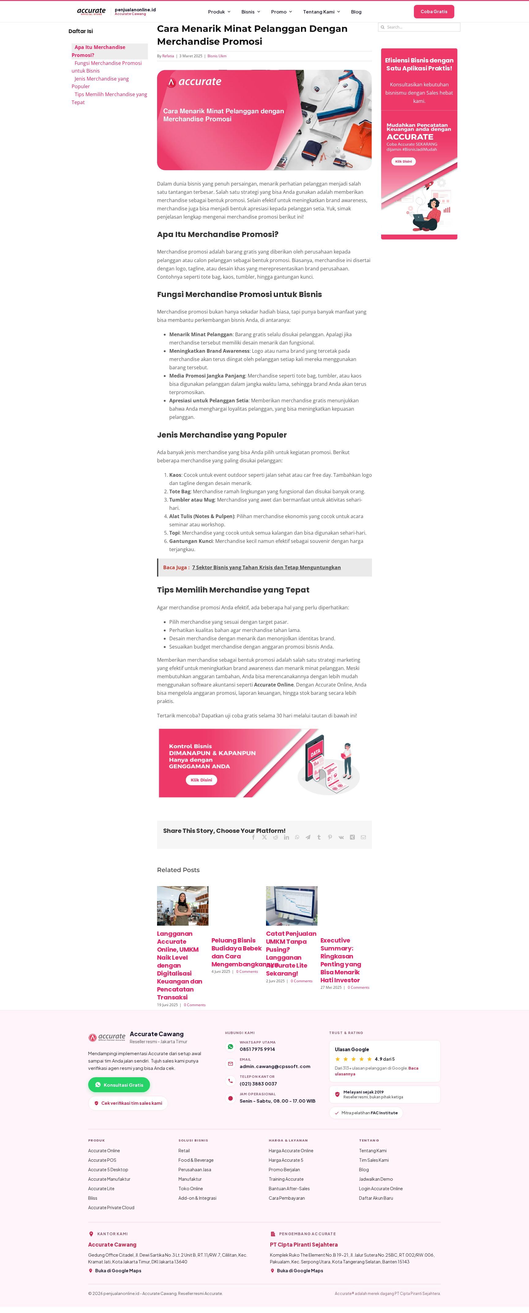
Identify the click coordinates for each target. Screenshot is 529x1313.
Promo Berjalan (284, 1169)
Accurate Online (104, 1150)
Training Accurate (286, 1179)
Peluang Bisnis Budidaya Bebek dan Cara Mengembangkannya (245, 952)
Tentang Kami (319, 11)
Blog (356, 11)
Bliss (92, 1198)
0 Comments (195, 1004)
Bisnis (248, 11)
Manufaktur (190, 1179)
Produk (216, 11)
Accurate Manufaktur (109, 1179)
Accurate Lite (101, 1188)
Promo (279, 11)
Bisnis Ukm (217, 55)
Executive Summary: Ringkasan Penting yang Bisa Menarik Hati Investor (341, 960)
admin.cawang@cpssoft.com (275, 1066)
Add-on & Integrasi (197, 1198)
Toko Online (190, 1188)
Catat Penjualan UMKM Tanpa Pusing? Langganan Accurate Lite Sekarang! (291, 953)
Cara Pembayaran (287, 1198)
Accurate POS (102, 1160)
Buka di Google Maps (118, 1270)
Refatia (168, 55)
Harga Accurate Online (291, 1150)
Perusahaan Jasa (194, 1169)
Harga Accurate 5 (286, 1160)
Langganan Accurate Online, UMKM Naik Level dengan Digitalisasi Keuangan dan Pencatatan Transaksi (179, 965)
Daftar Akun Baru (376, 1198)
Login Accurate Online (381, 1188)
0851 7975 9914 (257, 1049)
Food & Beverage (196, 1160)
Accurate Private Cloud (111, 1207)
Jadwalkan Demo (376, 1179)
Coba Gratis (434, 11)
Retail (184, 1150)
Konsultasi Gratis (123, 1085)
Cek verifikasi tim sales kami (131, 1103)
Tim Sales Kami (374, 1160)
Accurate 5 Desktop (108, 1169)
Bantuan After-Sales (289, 1188)
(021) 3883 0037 (258, 1083)
